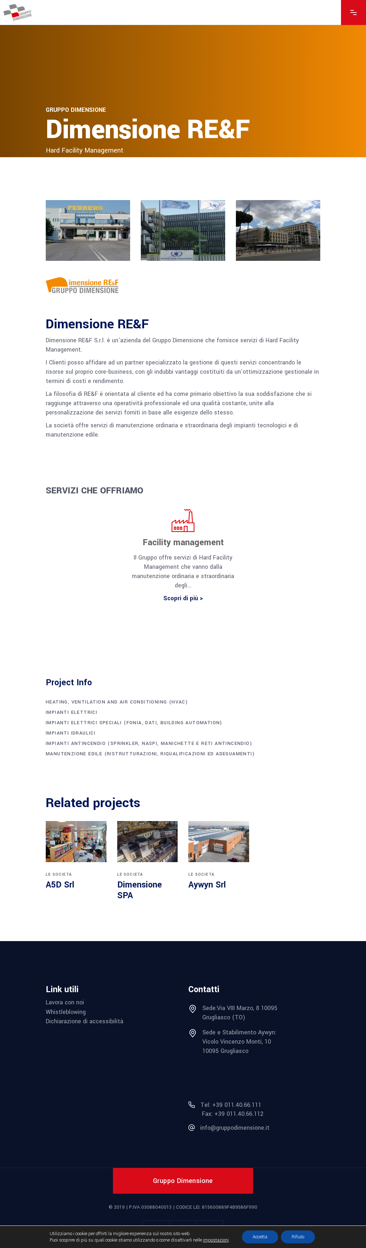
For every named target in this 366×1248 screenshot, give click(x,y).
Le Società (59, 874)
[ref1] (88, 230)
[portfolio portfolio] (76, 841)
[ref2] (183, 230)
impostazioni (216, 1240)
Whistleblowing (66, 1012)
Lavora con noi (65, 1002)
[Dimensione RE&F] (88, 286)
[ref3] (278, 230)
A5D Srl (60, 885)
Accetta (260, 1237)
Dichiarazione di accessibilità (84, 1021)
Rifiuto (298, 1237)
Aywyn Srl (207, 885)
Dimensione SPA (139, 890)
